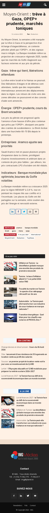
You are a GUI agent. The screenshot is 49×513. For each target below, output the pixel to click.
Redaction (34, 34)
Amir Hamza (9, 270)
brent (7, 231)
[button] (45, 4)
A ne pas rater (23, 234)
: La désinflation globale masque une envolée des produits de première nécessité (31, 412)
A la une (24, 391)
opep (28, 231)
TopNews (30, 238)
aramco (19, 228)
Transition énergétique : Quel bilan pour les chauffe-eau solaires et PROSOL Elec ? (31, 317)
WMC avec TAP (9, 283)
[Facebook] (14, 495)
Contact (33, 505)
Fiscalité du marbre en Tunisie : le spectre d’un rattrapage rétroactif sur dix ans (32, 291)
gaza (14, 231)
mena (21, 231)
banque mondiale (31, 228)
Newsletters (17, 505)
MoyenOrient (10, 238)
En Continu (24, 340)
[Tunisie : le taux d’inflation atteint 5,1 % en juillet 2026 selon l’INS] (10, 279)
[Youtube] (35, 495)
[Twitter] (28, 495)
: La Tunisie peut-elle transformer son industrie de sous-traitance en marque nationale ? (31, 423)
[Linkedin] (21, 495)
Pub (26, 505)
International (36, 234)
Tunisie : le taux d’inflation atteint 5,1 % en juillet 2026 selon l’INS (30, 279)
